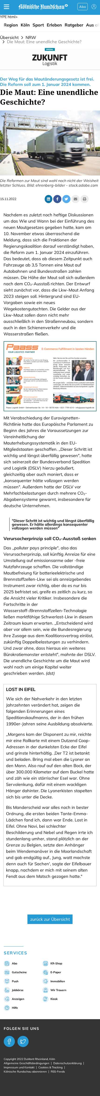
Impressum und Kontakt (19, 1067)
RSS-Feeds (58, 1071)
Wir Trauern (58, 990)
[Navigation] (6, 7)
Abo (82, 7)
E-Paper (55, 972)
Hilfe (15, 1007)
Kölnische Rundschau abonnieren (25, 1071)
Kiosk (54, 999)
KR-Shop (56, 963)
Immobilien (57, 981)
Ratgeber (74, 25)
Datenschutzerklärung (67, 1063)
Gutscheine (19, 972)
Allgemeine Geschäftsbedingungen (26, 1063)
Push (15, 981)
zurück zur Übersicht (50, 919)
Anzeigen (18, 999)
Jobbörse (17, 990)
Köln (25, 25)
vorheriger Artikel (23, 900)
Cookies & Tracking (50, 1067)
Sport (38, 25)
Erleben (54, 25)
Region (11, 25)
